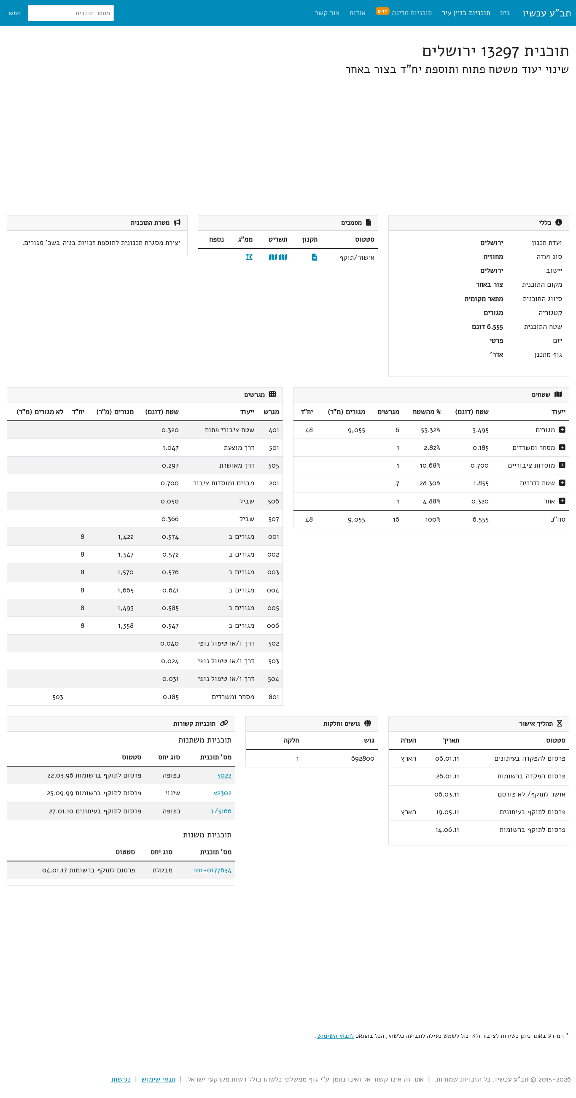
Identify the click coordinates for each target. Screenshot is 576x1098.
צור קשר (327, 13)
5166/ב (220, 811)
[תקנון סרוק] (315, 257)
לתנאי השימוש (335, 1035)
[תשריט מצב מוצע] (283, 257)
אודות (358, 13)
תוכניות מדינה (405, 12)
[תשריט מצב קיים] (273, 257)
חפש (15, 13)
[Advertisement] (316, 146)
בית (505, 13)
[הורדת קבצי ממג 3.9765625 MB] (249, 257)
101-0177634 (212, 870)
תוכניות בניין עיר (466, 13)
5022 (224, 775)
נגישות (121, 1079)
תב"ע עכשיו (546, 13)
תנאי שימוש (158, 1079)
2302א (222, 793)
